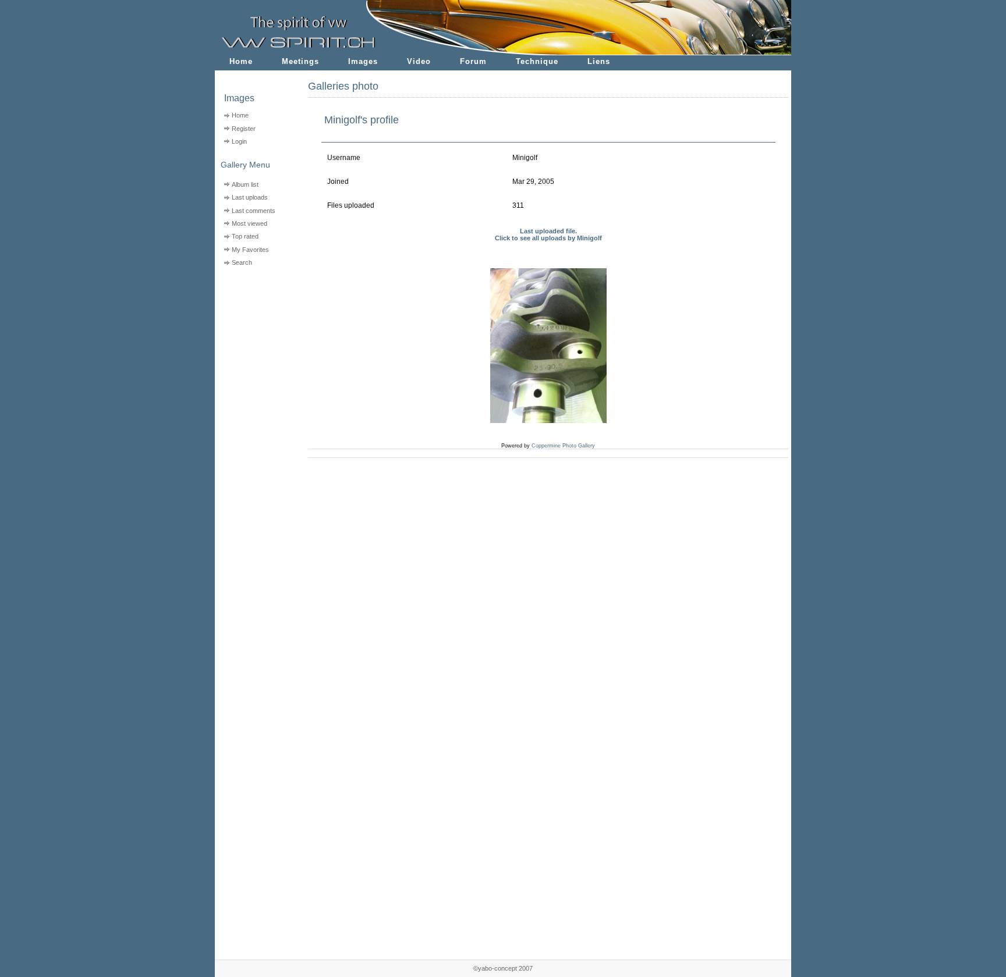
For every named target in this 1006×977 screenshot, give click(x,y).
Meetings (300, 61)
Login (239, 141)
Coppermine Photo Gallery (563, 446)
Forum (473, 61)
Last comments (253, 210)
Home (241, 61)
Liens (598, 61)
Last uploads (250, 197)
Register (244, 128)
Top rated (245, 236)
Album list (245, 184)
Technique (537, 61)
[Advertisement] (254, 343)
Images (363, 61)
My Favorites (250, 249)
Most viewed (249, 223)
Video (419, 61)
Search (242, 262)
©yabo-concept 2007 (503, 968)
